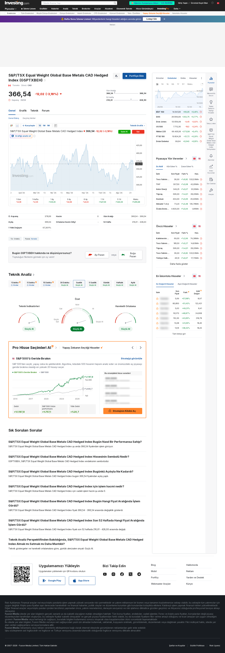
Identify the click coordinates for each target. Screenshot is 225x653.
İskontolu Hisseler (179, 13)
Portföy (155, 577)
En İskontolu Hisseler (168, 276)
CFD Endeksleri (100, 13)
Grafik (23, 110)
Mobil (154, 571)
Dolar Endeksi (162, 141)
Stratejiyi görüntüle (131, 358)
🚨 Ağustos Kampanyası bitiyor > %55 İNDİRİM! (152, 3)
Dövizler (160, 78)
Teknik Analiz (20, 274)
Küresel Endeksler (117, 13)
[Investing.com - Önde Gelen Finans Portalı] (17, 3)
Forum (45, 110)
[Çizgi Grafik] (17, 125)
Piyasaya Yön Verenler (169, 158)
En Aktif (159, 166)
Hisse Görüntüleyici (144, 9)
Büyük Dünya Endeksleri (47, 13)
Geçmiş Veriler (29, 118)
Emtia (183, 78)
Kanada (34, 239)
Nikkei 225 (161, 131)
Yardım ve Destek (195, 577)
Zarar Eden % (187, 166)
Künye (189, 583)
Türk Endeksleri (27, 13)
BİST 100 (160, 112)
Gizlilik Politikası (197, 645)
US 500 (159, 126)
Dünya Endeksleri (67, 13)
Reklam (190, 571)
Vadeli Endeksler (84, 13)
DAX (158, 117)
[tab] (15, 283)
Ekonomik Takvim (124, 9)
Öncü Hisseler (164, 226)
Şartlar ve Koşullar (177, 645)
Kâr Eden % (172, 166)
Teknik (34, 110)
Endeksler (11, 13)
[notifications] (212, 2)
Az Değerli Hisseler (165, 284)
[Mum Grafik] (11, 125)
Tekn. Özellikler (134, 13)
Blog (153, 565)
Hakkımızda (192, 565)
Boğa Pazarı (133, 255)
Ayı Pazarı (99, 255)
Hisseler (193, 78)
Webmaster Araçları (161, 583)
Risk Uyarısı (215, 645)
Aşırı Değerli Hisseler (187, 284)
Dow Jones (161, 122)
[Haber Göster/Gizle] (55, 125)
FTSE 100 (160, 136)
